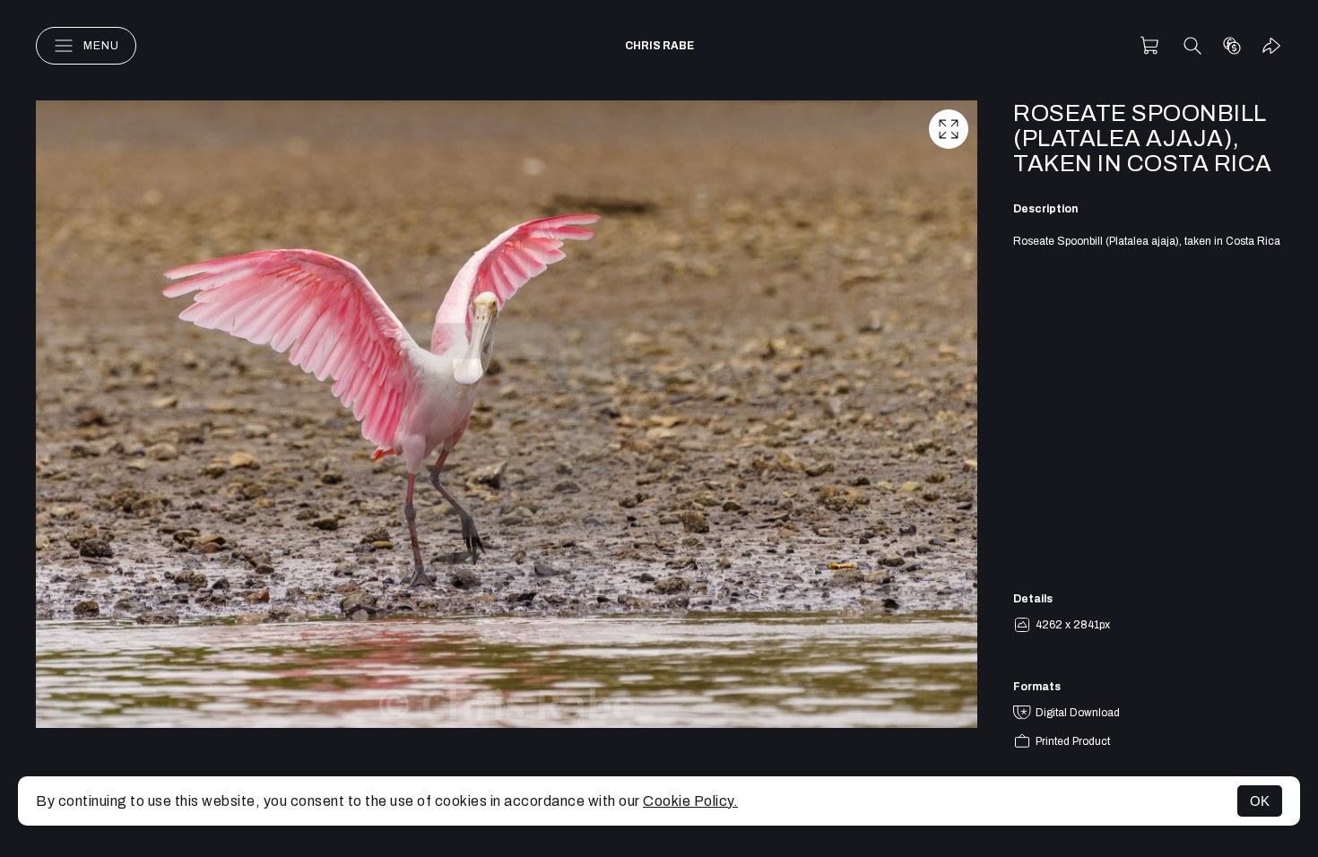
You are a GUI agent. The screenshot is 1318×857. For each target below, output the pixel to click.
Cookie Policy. (690, 801)
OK (1260, 801)
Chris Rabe (659, 45)
